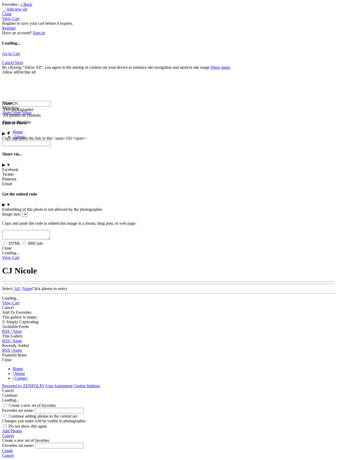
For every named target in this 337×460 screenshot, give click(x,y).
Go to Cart (11, 53)
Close (7, 14)
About (19, 373)
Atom (17, 331)
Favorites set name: (18, 410)
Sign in (39, 33)
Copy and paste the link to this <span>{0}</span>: (44, 138)
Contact (20, 378)
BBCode (35, 243)
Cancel (8, 62)
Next (19, 62)
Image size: (11, 214)
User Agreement (58, 386)
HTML (15, 243)
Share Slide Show (17, 112)
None (27, 288)
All (16, 288)
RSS (6, 331)
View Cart (10, 18)
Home (18, 132)
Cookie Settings (86, 386)
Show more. (221, 67)
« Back (26, 4)
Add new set (14, 9)
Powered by (23, 386)
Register (9, 28)
